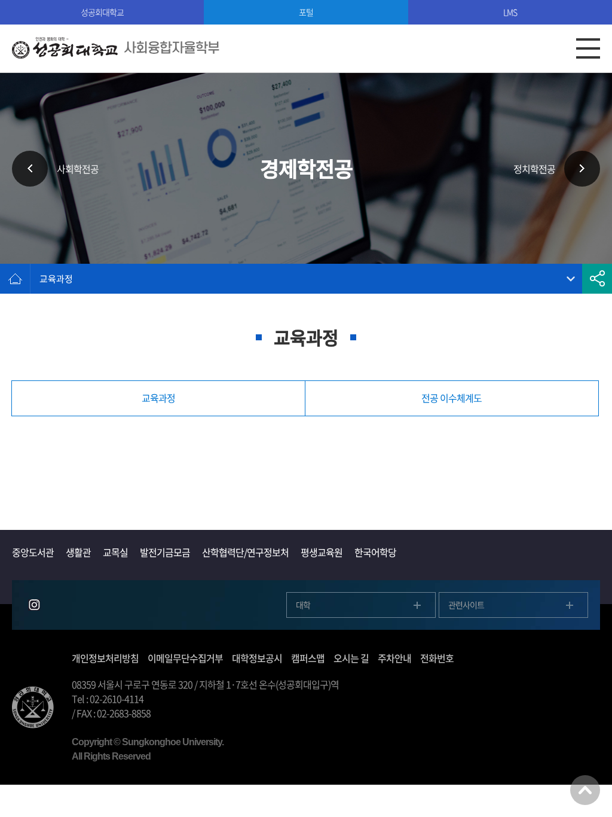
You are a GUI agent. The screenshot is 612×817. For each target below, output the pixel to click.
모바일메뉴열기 (588, 48)
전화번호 (437, 658)
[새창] (34, 605)
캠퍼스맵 (308, 658)
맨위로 (585, 790)
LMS (510, 12)
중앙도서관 (33, 552)
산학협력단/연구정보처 (245, 552)
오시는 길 (351, 658)
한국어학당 (375, 552)
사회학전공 (78, 168)
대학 (303, 605)
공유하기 (597, 279)
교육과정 (56, 278)
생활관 (78, 552)
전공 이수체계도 (451, 398)
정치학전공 (534, 168)
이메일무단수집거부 (185, 658)
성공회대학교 (102, 12)
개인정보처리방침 (105, 658)
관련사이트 (466, 605)
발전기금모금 (165, 552)
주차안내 (394, 658)
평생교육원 (321, 552)
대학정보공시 (257, 658)
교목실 (115, 552)
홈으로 (15, 279)
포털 (306, 12)
